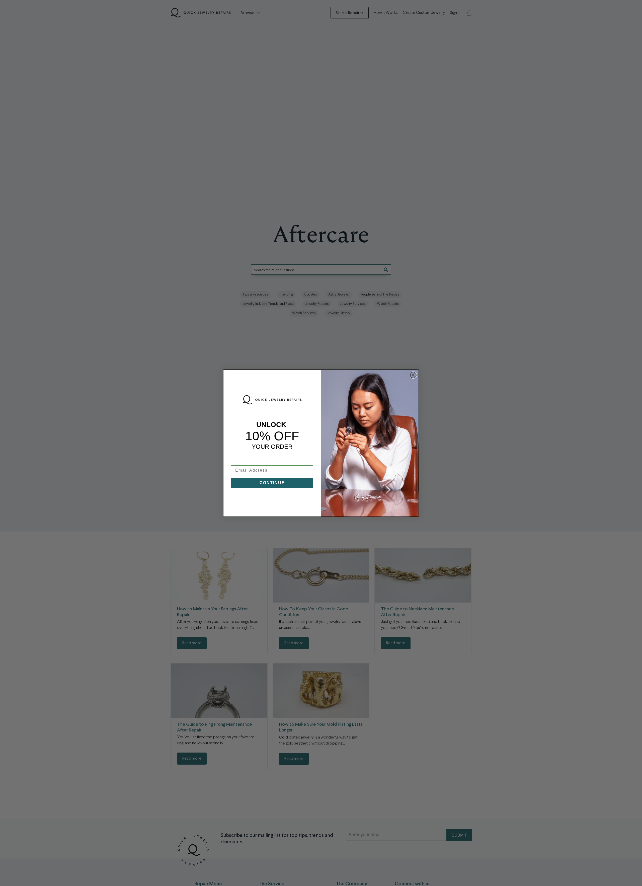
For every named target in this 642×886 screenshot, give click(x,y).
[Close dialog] (413, 375)
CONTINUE (272, 483)
